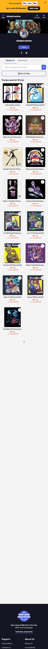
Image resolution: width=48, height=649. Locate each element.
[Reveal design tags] (19, 100)
